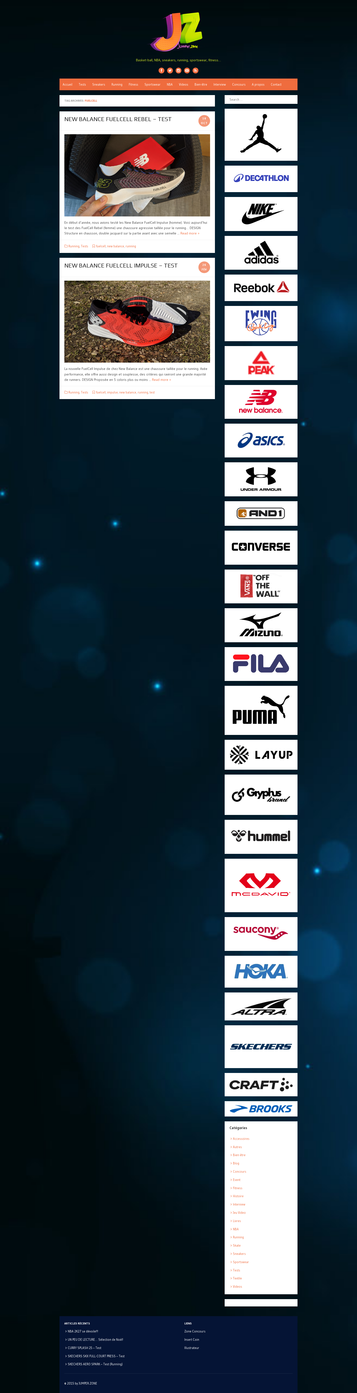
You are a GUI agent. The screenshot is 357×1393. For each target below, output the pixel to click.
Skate (237, 1245)
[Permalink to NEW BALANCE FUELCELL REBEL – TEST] (137, 175)
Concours (239, 84)
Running (116, 84)
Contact (276, 84)
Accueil (67, 84)
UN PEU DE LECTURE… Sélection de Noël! (95, 1339)
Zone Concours (194, 1331)
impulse (112, 392)
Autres (237, 1147)
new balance (115, 246)
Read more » (189, 233)
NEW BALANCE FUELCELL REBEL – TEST (118, 119)
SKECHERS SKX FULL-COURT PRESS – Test (96, 1356)
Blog (236, 1163)
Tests (82, 84)
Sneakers (98, 84)
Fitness (133, 84)
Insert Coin (191, 1339)
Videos (183, 84)
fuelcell (101, 246)
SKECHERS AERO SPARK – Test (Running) (95, 1364)
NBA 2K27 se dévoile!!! (83, 1331)
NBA (170, 84)
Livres (237, 1221)
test (152, 392)
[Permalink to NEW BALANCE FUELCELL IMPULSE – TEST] (137, 322)
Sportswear (152, 84)
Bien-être (201, 84)
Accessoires (241, 1139)
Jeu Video (239, 1212)
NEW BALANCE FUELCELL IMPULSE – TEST (121, 265)
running (131, 246)
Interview (219, 84)
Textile (237, 1278)
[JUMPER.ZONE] (178, 31)
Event (236, 1180)
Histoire (238, 1196)
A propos (258, 84)
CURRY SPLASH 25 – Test (84, 1348)
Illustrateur (191, 1348)
